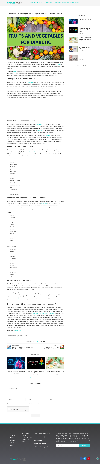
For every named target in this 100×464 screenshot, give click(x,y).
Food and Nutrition (68, 2)
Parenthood (57, 2)
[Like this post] (38, 341)
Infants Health (40, 437)
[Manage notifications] (97, 458)
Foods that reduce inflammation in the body (35, 372)
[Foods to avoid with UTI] (73, 58)
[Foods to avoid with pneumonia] (16, 363)
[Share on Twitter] (41, 341)
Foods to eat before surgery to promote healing (55, 372)
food (15, 159)
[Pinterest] (88, 458)
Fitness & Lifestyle (41, 447)
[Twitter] (84, 458)
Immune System (48, 2)
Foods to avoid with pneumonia (16, 371)
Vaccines (39, 130)
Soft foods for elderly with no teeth (85, 48)
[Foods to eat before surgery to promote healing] (55, 363)
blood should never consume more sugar (44, 313)
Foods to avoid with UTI (85, 56)
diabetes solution (12, 335)
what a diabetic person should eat (36, 152)
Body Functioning (41, 443)
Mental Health (40, 440)
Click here (18, 330)
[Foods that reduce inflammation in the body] (36, 363)
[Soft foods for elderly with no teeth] (73, 49)
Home (31, 2)
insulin (14, 71)
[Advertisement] (35, 109)
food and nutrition (22, 335)
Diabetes (58, 64)
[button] (9, 367)
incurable (30, 82)
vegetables (44, 203)
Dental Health (38, 2)
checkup (48, 135)
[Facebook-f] (81, 458)
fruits (26, 209)
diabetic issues (19, 299)
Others (77, 2)
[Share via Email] (44, 341)
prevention (39, 124)
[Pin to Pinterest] (43, 341)
